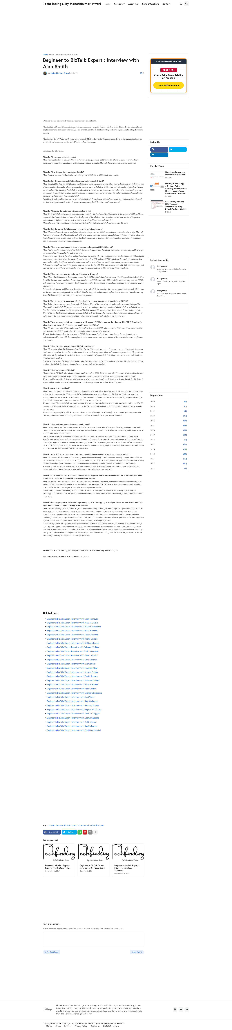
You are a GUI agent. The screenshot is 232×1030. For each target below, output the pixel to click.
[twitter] (178, 149)
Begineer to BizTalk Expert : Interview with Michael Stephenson (74, 693)
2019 (168, 435)
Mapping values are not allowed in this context (175, 173)
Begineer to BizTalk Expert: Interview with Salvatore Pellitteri (73, 647)
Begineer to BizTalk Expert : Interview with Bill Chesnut (71, 664)
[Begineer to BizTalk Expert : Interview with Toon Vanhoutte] (128, 852)
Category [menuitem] (118, 4)
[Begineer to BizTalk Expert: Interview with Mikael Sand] (93, 852)
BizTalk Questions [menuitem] (150, 4)
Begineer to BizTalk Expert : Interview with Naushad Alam (72, 668)
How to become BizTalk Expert (64, 54)
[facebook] (159, 149)
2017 (168, 444)
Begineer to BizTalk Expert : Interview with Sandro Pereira (72, 726)
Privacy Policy (81, 1026)
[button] (181, 3)
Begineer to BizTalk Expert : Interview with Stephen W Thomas (74, 709)
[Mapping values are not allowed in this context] (157, 175)
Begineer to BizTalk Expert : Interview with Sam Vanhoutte (72, 701)
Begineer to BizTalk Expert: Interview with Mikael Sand (92, 866)
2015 (168, 454)
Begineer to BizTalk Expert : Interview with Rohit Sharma (71, 722)
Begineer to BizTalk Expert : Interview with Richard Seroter (72, 684)
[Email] (90, 832)
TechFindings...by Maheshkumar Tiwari (72, 4)
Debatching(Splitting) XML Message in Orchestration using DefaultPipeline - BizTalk (175, 205)
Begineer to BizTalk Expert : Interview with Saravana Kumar (73, 705)
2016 (168, 449)
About (58, 1026)
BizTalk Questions (111, 1026)
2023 (168, 416)
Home (45, 54)
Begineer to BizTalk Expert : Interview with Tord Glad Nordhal (74, 730)
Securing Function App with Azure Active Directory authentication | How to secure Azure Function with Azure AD (176, 188)
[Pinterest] (85, 832)
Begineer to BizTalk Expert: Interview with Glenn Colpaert (72, 655)
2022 (168, 420)
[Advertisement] (116, 30)
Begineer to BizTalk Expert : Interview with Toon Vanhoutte (72, 619)
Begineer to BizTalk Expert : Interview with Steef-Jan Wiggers (73, 713)
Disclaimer (95, 1026)
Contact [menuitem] (166, 4)
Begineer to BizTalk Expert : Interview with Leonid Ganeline (73, 718)
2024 (168, 411)
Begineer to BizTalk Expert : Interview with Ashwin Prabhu (72, 672)
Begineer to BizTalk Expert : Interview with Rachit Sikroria (72, 639)
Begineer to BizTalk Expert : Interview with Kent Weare (71, 697)
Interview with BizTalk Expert (91, 825)
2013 (168, 463)
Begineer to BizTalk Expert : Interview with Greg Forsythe (72, 659)
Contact (67, 1026)
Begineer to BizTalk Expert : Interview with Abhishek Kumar (73, 643)
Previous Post (52, 952)
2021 (168, 425)
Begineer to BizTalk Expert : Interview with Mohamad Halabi (73, 680)
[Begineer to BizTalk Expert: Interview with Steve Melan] (59, 852)
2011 (168, 468)
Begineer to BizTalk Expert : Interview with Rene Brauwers (72, 630)
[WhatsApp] (79, 832)
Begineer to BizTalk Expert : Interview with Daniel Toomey (72, 676)
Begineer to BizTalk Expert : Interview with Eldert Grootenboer (74, 626)
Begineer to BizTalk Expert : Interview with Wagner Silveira (72, 623)
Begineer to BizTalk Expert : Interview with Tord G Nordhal (72, 635)
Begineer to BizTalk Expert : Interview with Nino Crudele (71, 689)
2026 (168, 401)
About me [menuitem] (133, 4)
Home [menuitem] (107, 4)
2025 (168, 406)
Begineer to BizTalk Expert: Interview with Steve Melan (57, 866)
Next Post (136, 952)
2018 (168, 440)
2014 (168, 459)
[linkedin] (159, 154)
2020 (168, 430)
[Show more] (95, 832)
